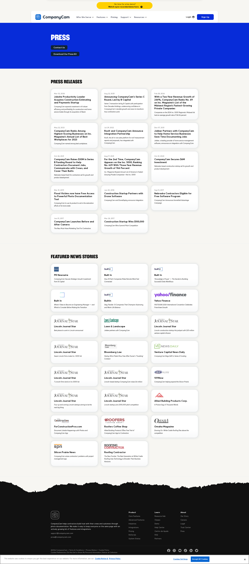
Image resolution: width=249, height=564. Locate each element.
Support (125, 17)
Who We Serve (83, 17)
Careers (184, 520)
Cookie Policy (104, 550)
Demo (157, 524)
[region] (124, 559)
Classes (157, 520)
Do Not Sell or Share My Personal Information (84, 552)
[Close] (245, 559)
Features (101, 17)
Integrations (134, 527)
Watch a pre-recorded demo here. (123, 7)
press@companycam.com (61, 537)
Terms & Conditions (76, 550)
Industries (132, 524)
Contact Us (59, 47)
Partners (158, 539)
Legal (183, 524)
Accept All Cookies (200, 559)
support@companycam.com (62, 533)
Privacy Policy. (115, 559)
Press (182, 531)
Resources (139, 17)
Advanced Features (136, 520)
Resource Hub (160, 516)
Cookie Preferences (58, 552)
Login (188, 17)
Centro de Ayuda (161, 531)
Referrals (132, 535)
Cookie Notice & (101, 559)
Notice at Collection (109, 552)
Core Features (134, 516)
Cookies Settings (180, 559)
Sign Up (205, 17)
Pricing (114, 17)
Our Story (184, 516)
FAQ (156, 535)
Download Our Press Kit (65, 54)
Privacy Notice (91, 550)
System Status (134, 539)
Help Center (159, 527)
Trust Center (186, 527)
